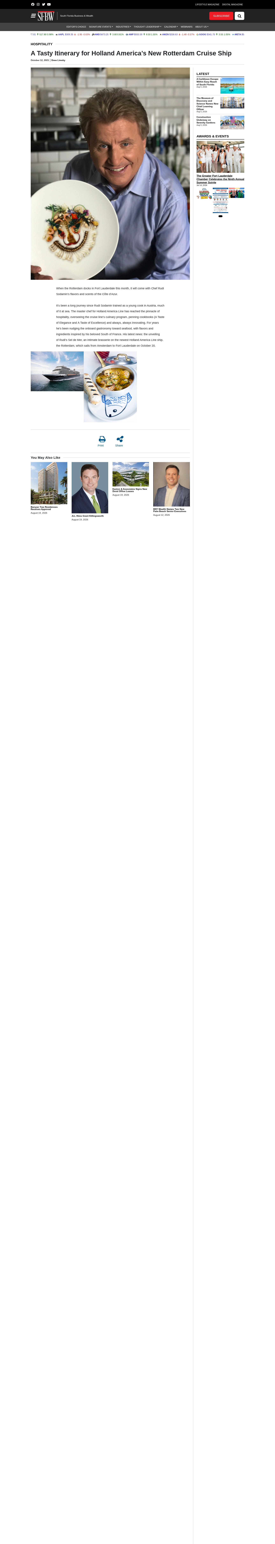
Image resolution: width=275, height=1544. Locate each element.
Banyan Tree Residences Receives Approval (44, 508)
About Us (201, 26)
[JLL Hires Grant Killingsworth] (90, 488)
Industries (122, 26)
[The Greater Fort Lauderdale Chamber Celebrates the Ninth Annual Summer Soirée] (220, 157)
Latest (203, 74)
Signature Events (100, 26)
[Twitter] (44, 4)
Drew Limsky (58, 60)
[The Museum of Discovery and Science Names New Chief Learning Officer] (232, 102)
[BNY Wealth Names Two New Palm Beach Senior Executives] (171, 484)
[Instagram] (38, 4)
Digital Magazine (232, 4)
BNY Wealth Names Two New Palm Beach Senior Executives (169, 510)
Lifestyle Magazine (207, 4)
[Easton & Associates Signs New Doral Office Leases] (131, 474)
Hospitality (42, 44)
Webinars (186, 26)
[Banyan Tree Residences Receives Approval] (49, 483)
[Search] (239, 16)
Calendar (170, 26)
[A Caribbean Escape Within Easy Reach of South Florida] (232, 86)
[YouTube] (49, 4)
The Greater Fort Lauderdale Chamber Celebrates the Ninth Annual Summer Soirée (220, 179)
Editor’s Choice (76, 26)
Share (119, 445)
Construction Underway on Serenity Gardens (206, 120)
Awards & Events (213, 136)
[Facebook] (33, 4)
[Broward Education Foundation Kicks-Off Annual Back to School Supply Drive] (204, 193)
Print (101, 445)
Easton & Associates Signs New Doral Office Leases (130, 490)
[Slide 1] (220, 216)
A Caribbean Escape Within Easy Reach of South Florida (207, 82)
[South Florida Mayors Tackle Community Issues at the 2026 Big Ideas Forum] (220, 200)
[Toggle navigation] (33, 15)
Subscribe (221, 16)
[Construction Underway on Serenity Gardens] (232, 122)
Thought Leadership (146, 26)
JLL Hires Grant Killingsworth (88, 516)
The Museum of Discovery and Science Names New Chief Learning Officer (207, 104)
